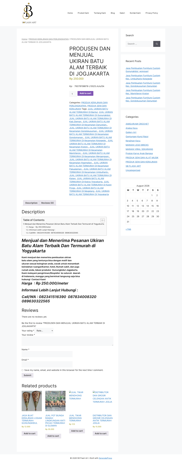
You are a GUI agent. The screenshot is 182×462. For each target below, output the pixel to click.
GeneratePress (105, 458)
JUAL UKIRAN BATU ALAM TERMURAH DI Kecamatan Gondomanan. (91, 134)
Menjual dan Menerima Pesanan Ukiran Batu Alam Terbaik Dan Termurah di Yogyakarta (64, 224)
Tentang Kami (100, 13)
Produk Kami (83, 13)
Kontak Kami (135, 13)
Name (25, 349)
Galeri (122, 13)
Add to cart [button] (29, 433)
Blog (113, 13)
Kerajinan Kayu (133, 141)
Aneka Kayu (132, 128)
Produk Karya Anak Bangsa (139, 153)
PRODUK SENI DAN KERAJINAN (141, 162)
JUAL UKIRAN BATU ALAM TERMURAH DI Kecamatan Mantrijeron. (89, 150)
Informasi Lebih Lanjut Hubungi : (42, 230)
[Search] (156, 44)
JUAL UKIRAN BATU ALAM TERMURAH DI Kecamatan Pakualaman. (89, 165)
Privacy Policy (152, 13)
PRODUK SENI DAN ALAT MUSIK (142, 157)
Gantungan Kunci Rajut (137, 136)
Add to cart (85, 93)
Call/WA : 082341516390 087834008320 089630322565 (53, 233)
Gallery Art (131, 132)
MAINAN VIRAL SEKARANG (139, 149)
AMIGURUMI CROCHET (137, 124)
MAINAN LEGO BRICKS (137, 145)
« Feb (128, 229)
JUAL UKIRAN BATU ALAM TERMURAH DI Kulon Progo (90, 184)
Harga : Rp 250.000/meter (40, 227)
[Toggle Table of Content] (101, 220)
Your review (28, 335)
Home (70, 13)
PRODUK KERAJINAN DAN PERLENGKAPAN (49, 39)
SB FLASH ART (133, 166)
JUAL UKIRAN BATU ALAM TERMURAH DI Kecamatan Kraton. (91, 143)
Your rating (28, 330)
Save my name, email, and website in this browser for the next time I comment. (63, 370)
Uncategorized (133, 170)
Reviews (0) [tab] (47, 203)
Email (25, 360)
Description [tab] (31, 203)
